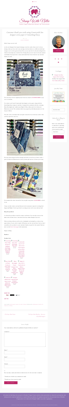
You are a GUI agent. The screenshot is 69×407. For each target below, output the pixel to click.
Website (6, 364)
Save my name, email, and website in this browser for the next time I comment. (23, 372)
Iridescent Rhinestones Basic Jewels (8, 284)
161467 (21, 257)
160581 (21, 273)
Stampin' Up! (40, 304)
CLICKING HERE (36, 97)
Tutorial (11, 305)
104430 (14, 283)
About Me (58, 50)
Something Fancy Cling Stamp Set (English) (7, 250)
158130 (8, 286)
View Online (55, 80)
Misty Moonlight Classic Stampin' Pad (15, 270)
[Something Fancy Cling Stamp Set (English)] (7, 246)
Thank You (6, 305)
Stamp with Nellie (34, 15)
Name (6, 350)
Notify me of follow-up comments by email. (15, 376)
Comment (7, 331)
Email (6, 357)
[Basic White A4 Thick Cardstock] (7, 265)
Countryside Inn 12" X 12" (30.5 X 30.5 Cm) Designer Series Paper (21, 253)
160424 (14, 246)
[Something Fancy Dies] (14, 242)
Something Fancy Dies (14, 245)
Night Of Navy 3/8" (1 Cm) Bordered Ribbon (21, 270)
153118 (15, 273)
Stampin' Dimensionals (15, 281)
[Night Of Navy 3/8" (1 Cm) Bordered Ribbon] (21, 267)
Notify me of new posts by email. (13, 379)
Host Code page (14, 227)
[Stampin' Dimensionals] (14, 279)
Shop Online (62, 80)
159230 (7, 270)
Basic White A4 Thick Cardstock (7, 268)
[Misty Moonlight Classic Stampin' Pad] (14, 267)
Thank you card (19, 304)
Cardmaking (35, 304)
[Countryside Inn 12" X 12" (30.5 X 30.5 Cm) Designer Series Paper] (21, 249)
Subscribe (58, 136)
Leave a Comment (25, 40)
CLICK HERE (37, 200)
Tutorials (25, 304)
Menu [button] (35, 1)
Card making (12, 304)
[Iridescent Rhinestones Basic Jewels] (7, 281)
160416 (7, 253)
